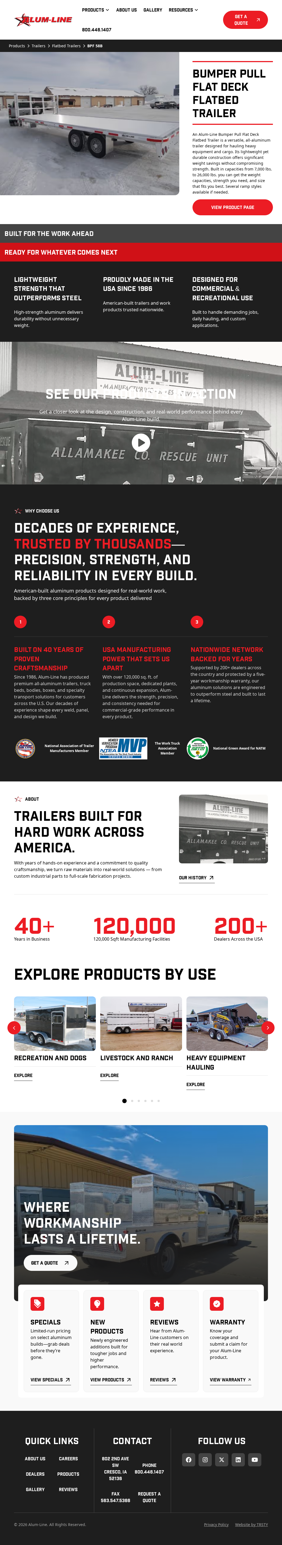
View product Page (232, 207)
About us (35, 1458)
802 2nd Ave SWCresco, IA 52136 (115, 1468)
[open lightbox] (89, 123)
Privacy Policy (216, 1524)
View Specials (47, 1379)
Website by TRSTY (251, 1524)
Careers (68, 1458)
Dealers (35, 1474)
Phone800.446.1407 (149, 1468)
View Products (107, 1379)
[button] (96, 10)
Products (68, 1474)
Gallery (152, 9)
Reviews (159, 1379)
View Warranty (228, 1379)
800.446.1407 (97, 29)
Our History (193, 877)
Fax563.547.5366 (115, 1497)
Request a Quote (149, 1497)
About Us (126, 9)
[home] (43, 20)
